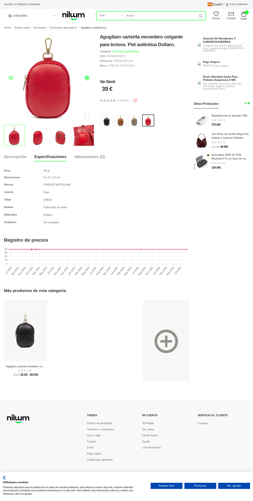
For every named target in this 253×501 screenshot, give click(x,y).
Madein (8, 207)
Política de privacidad (99, 423)
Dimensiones (12, 177)
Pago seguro (94, 453)
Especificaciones (50, 157)
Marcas (8, 184)
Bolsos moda (22, 27)
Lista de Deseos (151, 447)
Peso (7, 170)
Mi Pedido (148, 423)
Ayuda (146, 441)
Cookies (91, 441)
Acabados (10, 222)
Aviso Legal (93, 435)
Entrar (233, 4)
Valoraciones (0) (89, 157)
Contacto (203, 423)
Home (7, 27)
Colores (9, 192)
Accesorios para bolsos (63, 27)
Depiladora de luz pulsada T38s (229, 115)
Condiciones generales (100, 459)
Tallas (7, 199)
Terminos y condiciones (100, 429)
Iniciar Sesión (150, 435)
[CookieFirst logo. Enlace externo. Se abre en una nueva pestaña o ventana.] (4, 478)
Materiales (10, 214)
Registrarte (242, 4)
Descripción (15, 157)
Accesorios (40, 27)
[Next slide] (87, 78)
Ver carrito (148, 429)
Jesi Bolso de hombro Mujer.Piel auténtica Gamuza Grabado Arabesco (229, 138)
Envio (90, 447)
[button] (31, 16)
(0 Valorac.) (123, 100)
